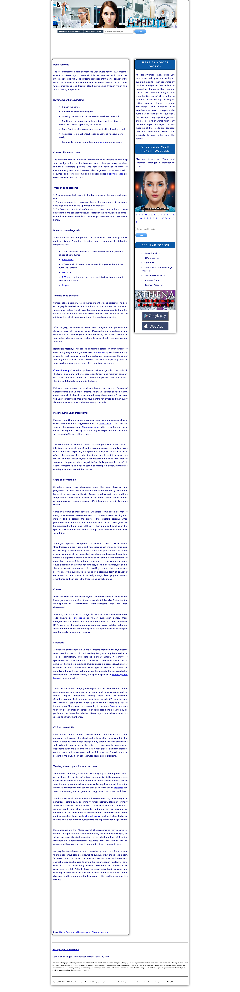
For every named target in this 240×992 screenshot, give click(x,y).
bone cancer (105, 423)
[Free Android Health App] (155, 320)
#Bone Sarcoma (67, 932)
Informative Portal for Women (69, 31)
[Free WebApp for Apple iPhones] (155, 330)
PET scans (67, 277)
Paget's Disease (115, 173)
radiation (118, 787)
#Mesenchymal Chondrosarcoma (92, 932)
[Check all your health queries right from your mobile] (155, 309)
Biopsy (65, 285)
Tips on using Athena (93, 31)
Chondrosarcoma (90, 427)
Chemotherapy (61, 370)
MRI (64, 272)
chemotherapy (92, 816)
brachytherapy (100, 352)
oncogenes (79, 618)
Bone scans (67, 259)
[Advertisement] (119, 48)
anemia (102, 142)
